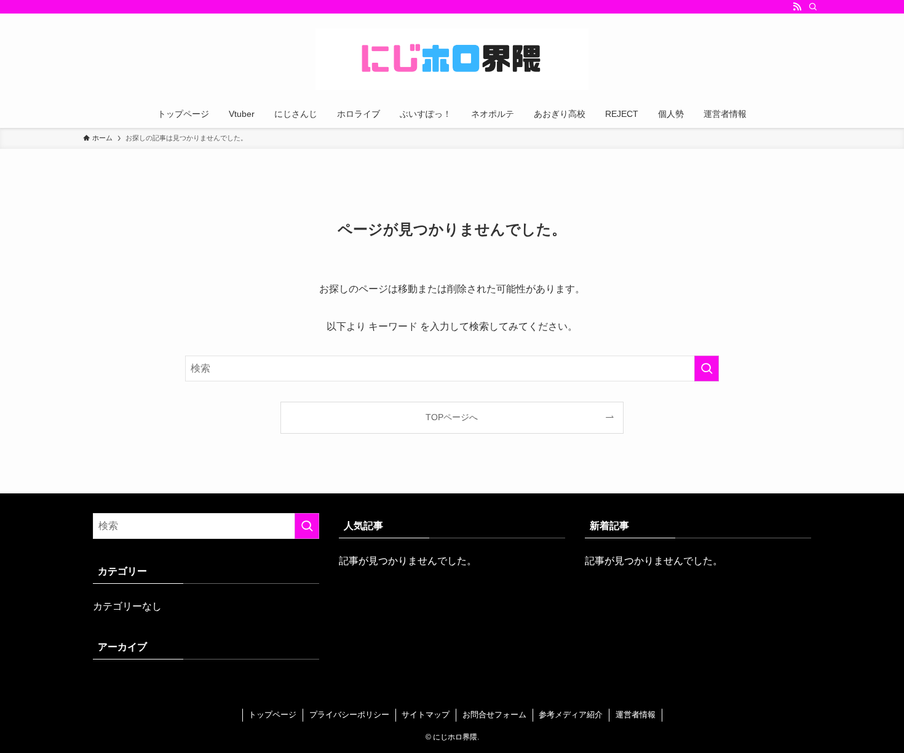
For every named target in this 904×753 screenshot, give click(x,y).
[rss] (797, 7)
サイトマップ (426, 714)
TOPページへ (452, 417)
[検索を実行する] (706, 368)
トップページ (272, 714)
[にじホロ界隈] (452, 59)
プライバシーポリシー (349, 714)
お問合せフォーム (494, 714)
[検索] (813, 7)
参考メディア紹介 (571, 714)
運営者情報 (636, 714)
